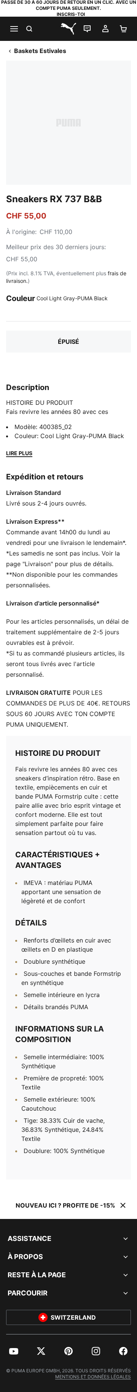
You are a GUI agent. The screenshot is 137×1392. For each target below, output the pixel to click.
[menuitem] (13, 1351)
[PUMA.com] (68, 28)
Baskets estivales (40, 51)
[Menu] (13, 28)
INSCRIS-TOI (71, 14)
